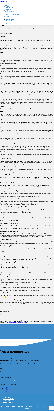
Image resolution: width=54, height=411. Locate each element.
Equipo (7, 6)
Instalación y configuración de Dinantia (19, 322)
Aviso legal (25, 406)
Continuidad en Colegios (12, 14)
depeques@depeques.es (14, 380)
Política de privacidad (34, 406)
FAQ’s (7, 10)
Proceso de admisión (8, 11)
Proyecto (8, 9)
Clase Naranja (10, 19)
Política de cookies (44, 406)
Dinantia (46, 320)
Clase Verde (9, 22)
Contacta (5, 23)
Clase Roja (9, 20)
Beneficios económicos (12, 13)
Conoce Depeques (7, 5)
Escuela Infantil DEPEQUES (16, 406)
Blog (4, 15)
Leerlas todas (3, 308)
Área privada (6, 16)
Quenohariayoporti (28, 408)
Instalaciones (10, 8)
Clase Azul (9, 18)
